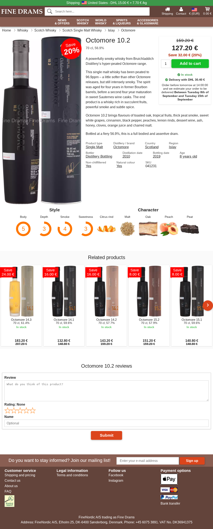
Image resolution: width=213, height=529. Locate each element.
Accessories (147, 22)
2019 (156, 156)
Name (9, 417)
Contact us (12, 480)
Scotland (152, 147)
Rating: (14, 404)
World (100, 22)
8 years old (188, 156)
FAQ (8, 491)
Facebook (116, 475)
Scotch (83, 22)
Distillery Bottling (99, 156)
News (62, 22)
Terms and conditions (72, 475)
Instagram (116, 480)
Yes (88, 166)
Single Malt (94, 147)
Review (10, 377)
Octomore (121, 147)
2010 (126, 156)
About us (11, 486)
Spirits (122, 22)
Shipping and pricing (20, 475)
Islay (172, 147)
